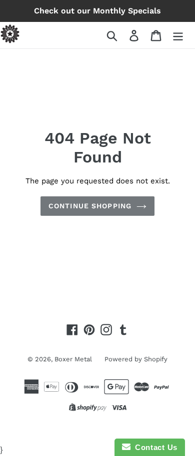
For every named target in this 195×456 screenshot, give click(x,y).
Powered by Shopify (136, 359)
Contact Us (154, 447)
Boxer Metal (73, 359)
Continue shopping (90, 206)
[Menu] (178, 35)
